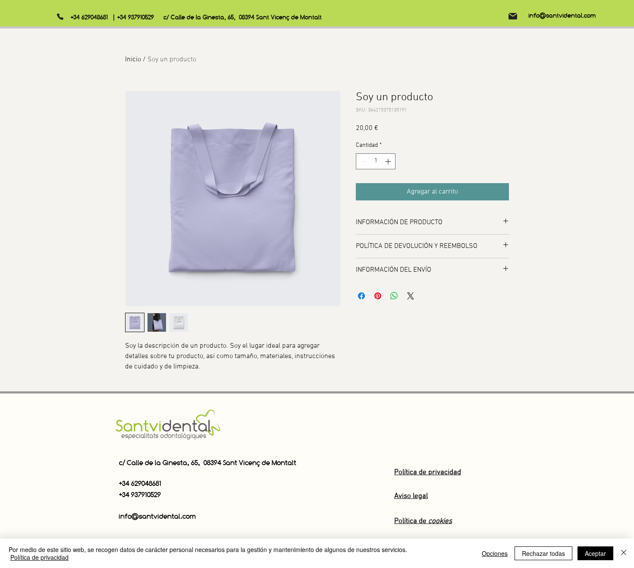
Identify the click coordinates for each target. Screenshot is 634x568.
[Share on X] (410, 296)
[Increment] (388, 161)
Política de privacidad (39, 557)
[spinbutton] (375, 161)
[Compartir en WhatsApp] (394, 296)
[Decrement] (362, 161)
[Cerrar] (623, 553)
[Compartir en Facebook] (361, 296)
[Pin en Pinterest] (378, 296)
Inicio (133, 59)
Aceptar (595, 553)
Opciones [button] (495, 553)
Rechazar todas (543, 553)
